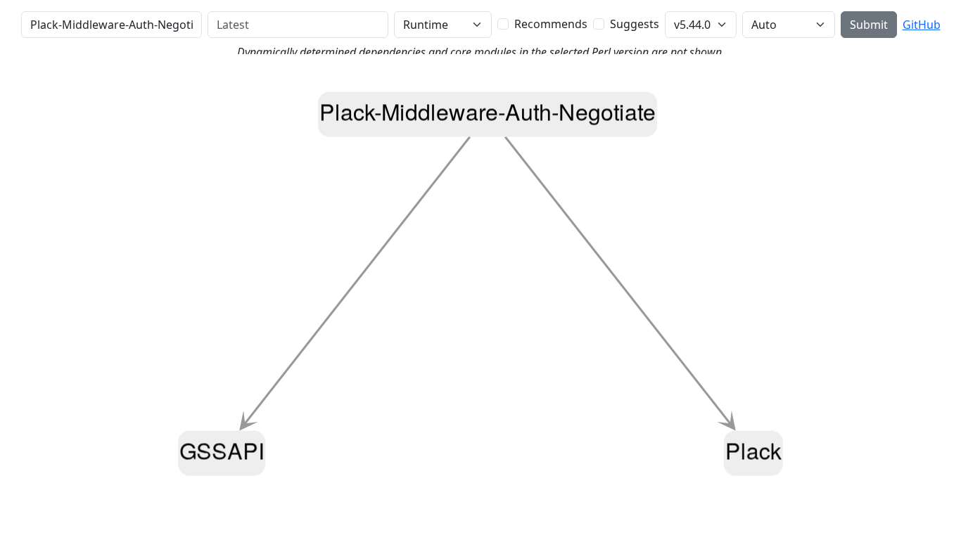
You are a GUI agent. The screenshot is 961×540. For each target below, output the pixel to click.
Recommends (550, 24)
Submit (869, 24)
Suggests (634, 24)
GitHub (922, 24)
